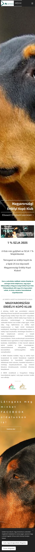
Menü (32, 3)
